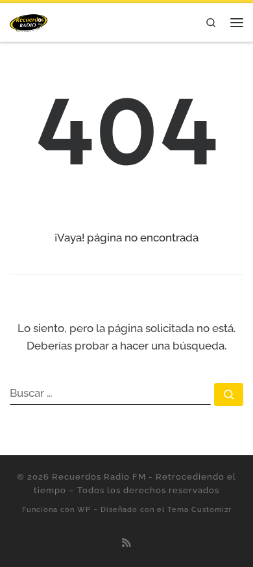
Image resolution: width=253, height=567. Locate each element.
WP (84, 509)
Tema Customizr (199, 509)
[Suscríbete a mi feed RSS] (126, 543)
